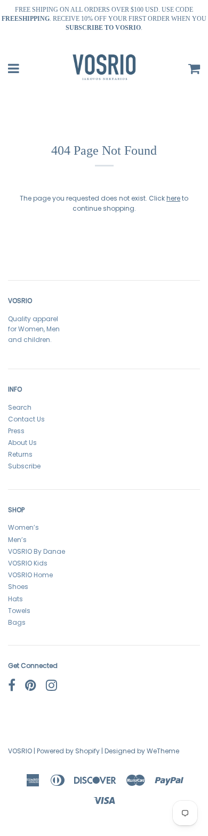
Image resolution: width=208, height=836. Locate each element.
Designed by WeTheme (142, 750)
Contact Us (26, 419)
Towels (19, 610)
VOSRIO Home (30, 574)
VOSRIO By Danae (36, 551)
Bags (17, 622)
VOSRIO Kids (27, 563)
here (173, 198)
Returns (20, 454)
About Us (22, 442)
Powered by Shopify (68, 750)
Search (19, 407)
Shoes (18, 586)
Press (16, 430)
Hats (15, 598)
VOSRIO (20, 750)
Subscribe (24, 466)
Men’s (17, 539)
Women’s (23, 527)
